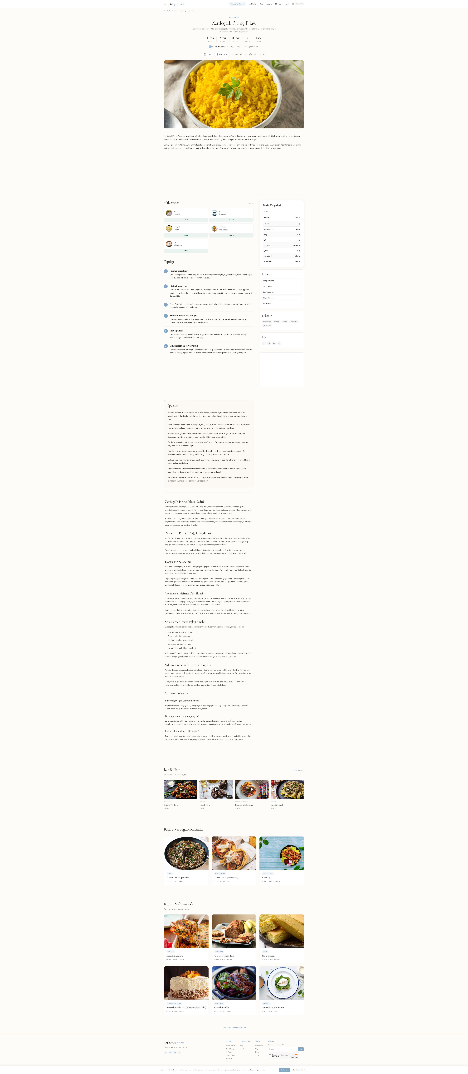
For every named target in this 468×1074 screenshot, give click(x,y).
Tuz (175, 242)
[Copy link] (279, 343)
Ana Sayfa (167, 11)
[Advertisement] (234, 175)
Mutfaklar (252, 4)
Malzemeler (229, 1062)
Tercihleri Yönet (299, 1070)
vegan (285, 321)
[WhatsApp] (250, 54)
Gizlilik (257, 1052)
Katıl (301, 1049)
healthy (276, 321)
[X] (246, 54)
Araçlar (269, 4)
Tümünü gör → (298, 770)
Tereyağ (177, 227)
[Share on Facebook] (269, 343)
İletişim (257, 1049)
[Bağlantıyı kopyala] (264, 54)
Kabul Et (284, 1070)
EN (297, 4)
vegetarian (267, 321)
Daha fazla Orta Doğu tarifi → (234, 1027)
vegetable (294, 321)
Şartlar (257, 1055)
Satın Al (186, 220)
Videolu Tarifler (230, 1055)
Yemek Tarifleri (236, 4)
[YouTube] (179, 1052)
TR (301, 4)
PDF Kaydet (223, 54)
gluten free (267, 326)
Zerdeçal (222, 227)
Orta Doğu (234, 17)
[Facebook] (241, 54)
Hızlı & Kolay (230, 1049)
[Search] (287, 4)
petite (176, 4)
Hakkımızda (259, 1045)
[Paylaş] (260, 54)
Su (220, 211)
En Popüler (229, 1052)
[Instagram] (165, 1052)
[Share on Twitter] (264, 343)
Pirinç (176, 211)
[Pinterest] (255, 54)
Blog (261, 4)
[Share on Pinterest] (274, 343)
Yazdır (209, 54)
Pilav (176, 11)
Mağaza (278, 4)
